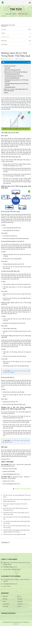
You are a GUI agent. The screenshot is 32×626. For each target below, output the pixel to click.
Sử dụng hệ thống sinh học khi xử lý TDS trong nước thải (16, 84)
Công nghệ (5, 606)
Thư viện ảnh (5, 604)
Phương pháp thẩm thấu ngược (12, 74)
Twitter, (23, 488)
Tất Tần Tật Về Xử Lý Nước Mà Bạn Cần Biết (14, 534)
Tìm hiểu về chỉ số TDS (9, 66)
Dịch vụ (19, 596)
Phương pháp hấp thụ (10, 87)
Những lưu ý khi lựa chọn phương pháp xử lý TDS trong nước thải (16, 89)
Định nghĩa (7, 68)
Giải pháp (19, 599)
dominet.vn (16, 624)
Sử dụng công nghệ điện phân (12, 78)
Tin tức (4, 601)
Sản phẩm (19, 601)
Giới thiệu (4, 599)
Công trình (20, 604)
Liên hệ (19, 606)
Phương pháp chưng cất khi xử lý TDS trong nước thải (16, 80)
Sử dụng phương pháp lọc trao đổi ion (14, 76)
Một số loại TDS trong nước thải (12, 70)
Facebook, (18, 488)
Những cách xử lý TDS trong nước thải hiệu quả (15, 72)
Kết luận (6, 92)
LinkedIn (28, 488)
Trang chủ (5, 596)
